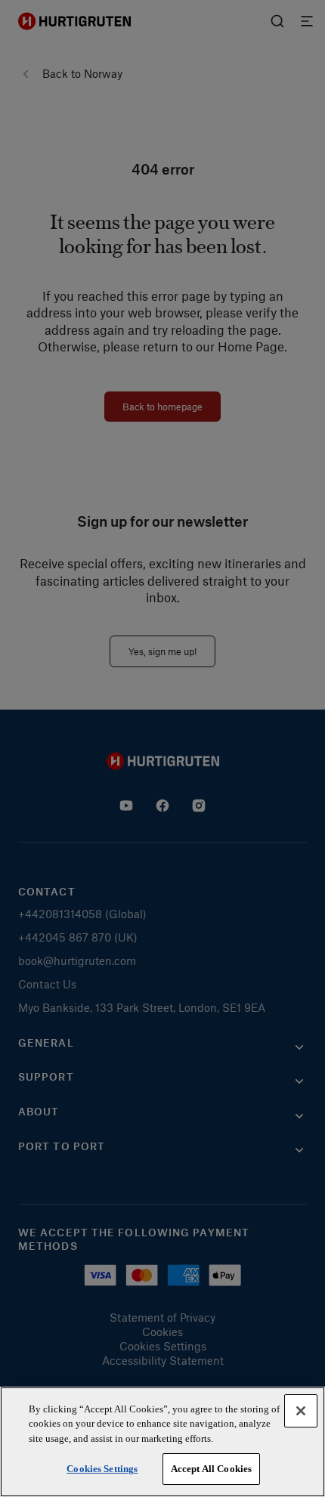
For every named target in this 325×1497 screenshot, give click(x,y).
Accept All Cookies (211, 1468)
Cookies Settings (102, 1468)
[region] (162, 1442)
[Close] (300, 1410)
